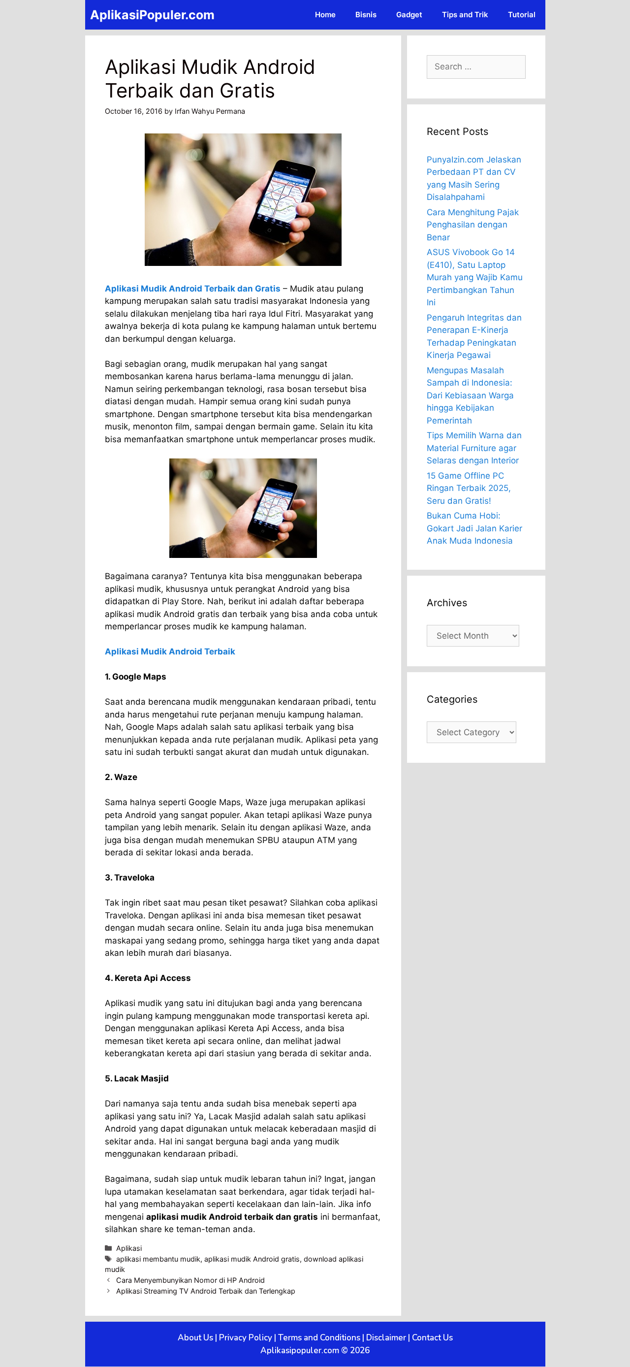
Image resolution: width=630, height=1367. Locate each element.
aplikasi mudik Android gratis (252, 1259)
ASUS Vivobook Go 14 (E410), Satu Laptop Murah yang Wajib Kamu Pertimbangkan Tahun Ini (475, 277)
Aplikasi (129, 1248)
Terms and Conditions (319, 1337)
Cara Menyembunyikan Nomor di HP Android (190, 1280)
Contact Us (432, 1337)
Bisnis (366, 14)
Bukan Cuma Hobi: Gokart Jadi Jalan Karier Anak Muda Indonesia (474, 528)
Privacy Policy (245, 1337)
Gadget (409, 14)
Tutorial (522, 14)
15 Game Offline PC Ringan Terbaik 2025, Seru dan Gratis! (469, 488)
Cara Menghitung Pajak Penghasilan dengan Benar (473, 224)
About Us (195, 1337)
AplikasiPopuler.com (152, 14)
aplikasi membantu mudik (158, 1259)
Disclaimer (386, 1337)
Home (325, 14)
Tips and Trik (465, 14)
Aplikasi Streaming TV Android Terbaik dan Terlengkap (205, 1291)
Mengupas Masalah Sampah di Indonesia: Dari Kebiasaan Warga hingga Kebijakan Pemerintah (470, 395)
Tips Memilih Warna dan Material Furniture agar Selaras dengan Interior (474, 447)
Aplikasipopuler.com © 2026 (315, 1350)
